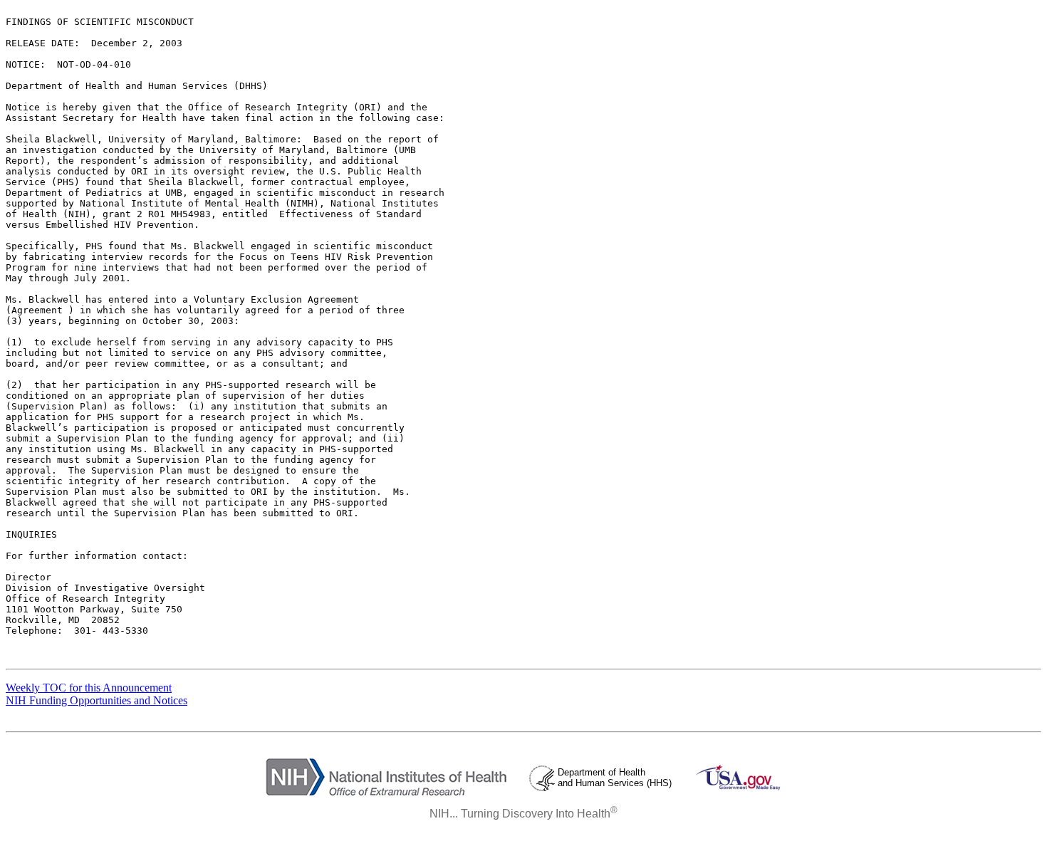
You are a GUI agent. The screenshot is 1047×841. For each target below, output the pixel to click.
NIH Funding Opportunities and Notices (96, 700)
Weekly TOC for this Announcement (89, 687)
